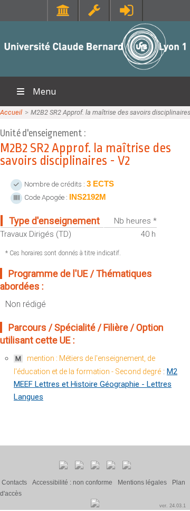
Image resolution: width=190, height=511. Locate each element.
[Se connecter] (126, 10)
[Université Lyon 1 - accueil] (95, 71)
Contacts (14, 482)
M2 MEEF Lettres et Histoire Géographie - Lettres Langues (95, 384)
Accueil (11, 112)
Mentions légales (142, 482)
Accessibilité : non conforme (72, 482)
